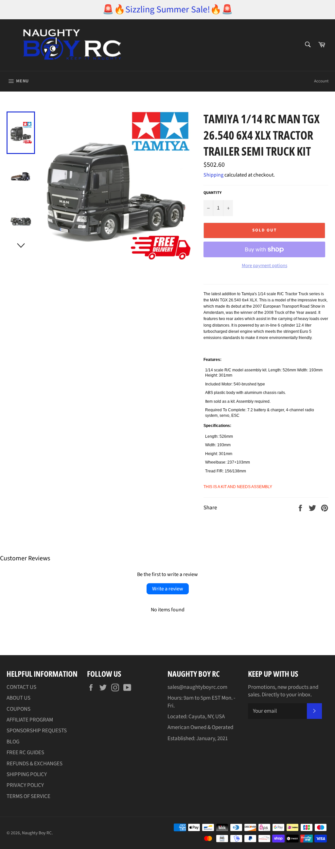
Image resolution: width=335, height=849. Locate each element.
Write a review (167, 588)
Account (321, 81)
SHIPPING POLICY (27, 774)
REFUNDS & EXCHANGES (34, 764)
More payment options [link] (264, 266)
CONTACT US (21, 687)
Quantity (212, 192)
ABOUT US (18, 698)
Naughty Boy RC (37, 833)
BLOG (13, 742)
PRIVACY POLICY (25, 785)
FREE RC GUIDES (25, 752)
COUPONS (18, 709)
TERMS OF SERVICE (28, 796)
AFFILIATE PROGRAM (30, 720)
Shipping (213, 174)
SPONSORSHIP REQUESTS (37, 731)
